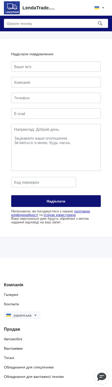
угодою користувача (59, 215)
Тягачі (9, 358)
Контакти (11, 304)
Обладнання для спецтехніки (29, 367)
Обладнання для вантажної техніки (34, 376)
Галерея (11, 295)
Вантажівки (13, 348)
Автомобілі (13, 339)
